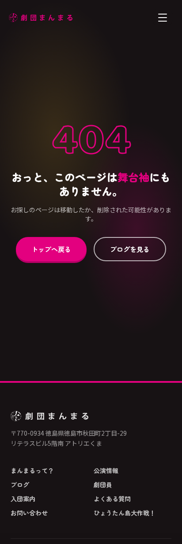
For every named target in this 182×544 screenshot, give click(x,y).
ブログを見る (130, 249)
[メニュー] (162, 17)
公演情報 (106, 470)
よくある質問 (112, 498)
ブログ (20, 484)
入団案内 (23, 498)
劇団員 (103, 484)
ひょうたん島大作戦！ (124, 512)
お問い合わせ (29, 512)
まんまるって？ (32, 470)
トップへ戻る (51, 249)
